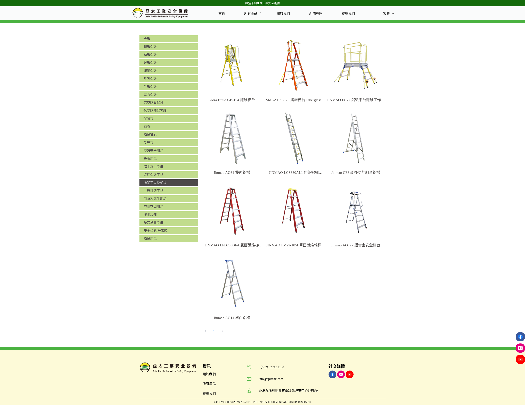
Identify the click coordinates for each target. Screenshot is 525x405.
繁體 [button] (386, 13)
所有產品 (250, 13)
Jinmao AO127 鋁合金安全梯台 (355, 245)
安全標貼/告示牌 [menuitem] (155, 230)
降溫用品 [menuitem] (150, 238)
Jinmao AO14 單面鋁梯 (232, 318)
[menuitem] (221, 13)
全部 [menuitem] (147, 38)
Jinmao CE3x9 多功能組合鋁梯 (355, 172)
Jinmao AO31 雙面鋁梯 (232, 172)
